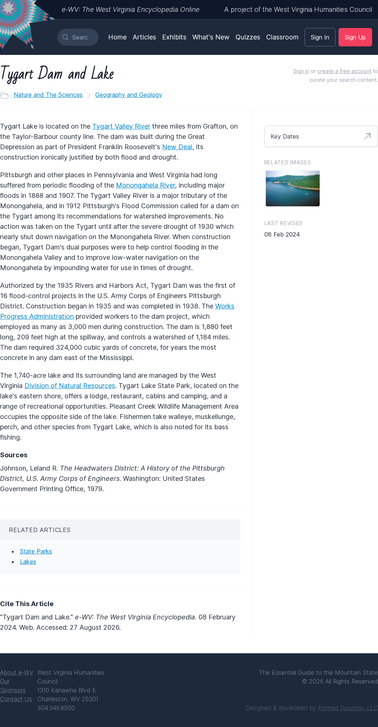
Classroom (282, 37)
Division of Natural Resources (69, 385)
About (16, 672)
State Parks (36, 551)
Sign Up (355, 37)
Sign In (320, 37)
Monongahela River (145, 185)
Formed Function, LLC (348, 708)
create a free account (344, 71)
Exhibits (174, 37)
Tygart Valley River (121, 126)
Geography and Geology (128, 94)
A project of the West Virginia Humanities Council (298, 9)
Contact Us (16, 699)
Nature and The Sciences (48, 94)
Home (117, 37)
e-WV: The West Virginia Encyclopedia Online (130, 9)
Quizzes (248, 37)
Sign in (301, 71)
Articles (144, 37)
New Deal (177, 147)
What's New (211, 37)
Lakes (28, 561)
